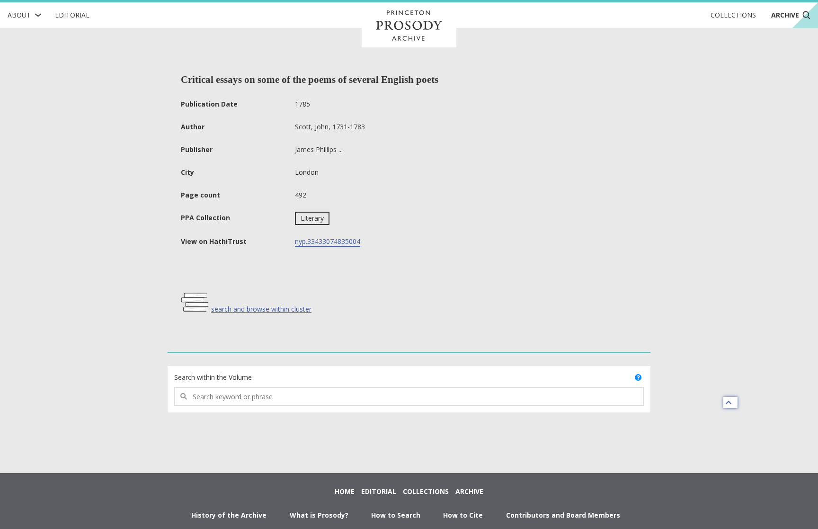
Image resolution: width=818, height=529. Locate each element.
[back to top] (730, 402)
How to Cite (463, 515)
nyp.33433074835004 (327, 241)
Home (345, 491)
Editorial (72, 14)
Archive (469, 491)
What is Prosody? (319, 515)
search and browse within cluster (261, 309)
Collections (733, 14)
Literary (312, 218)
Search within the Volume (213, 377)
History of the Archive (229, 515)
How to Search (395, 515)
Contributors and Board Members (563, 515)
